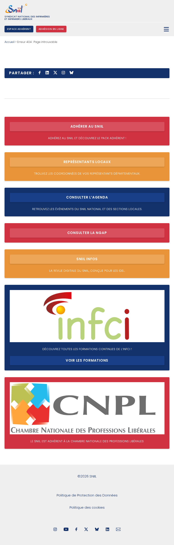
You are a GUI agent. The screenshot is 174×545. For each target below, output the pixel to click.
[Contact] (118, 529)
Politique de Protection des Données (87, 495)
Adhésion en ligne (51, 29)
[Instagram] (55, 529)
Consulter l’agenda (87, 197)
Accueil (9, 42)
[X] (86, 529)
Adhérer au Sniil (87, 126)
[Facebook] (76, 529)
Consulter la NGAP (87, 232)
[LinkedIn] (107, 529)
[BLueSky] (97, 529)
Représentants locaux (87, 161)
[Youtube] (66, 529)
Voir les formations (87, 360)
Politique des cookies (87, 507)
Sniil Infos (87, 259)
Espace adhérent (19, 29)
